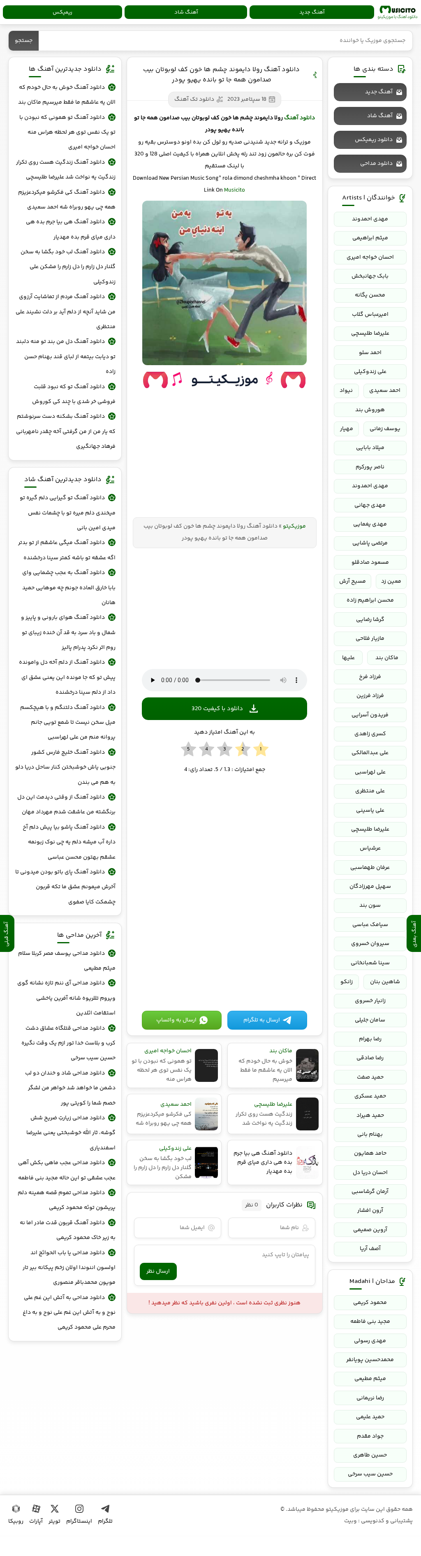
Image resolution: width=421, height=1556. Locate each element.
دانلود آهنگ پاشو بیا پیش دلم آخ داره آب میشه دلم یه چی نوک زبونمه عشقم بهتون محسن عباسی (69, 842)
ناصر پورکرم (370, 467)
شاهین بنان (385, 981)
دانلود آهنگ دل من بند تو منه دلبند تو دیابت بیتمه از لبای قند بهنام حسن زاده (65, 356)
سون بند (370, 905)
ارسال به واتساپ (176, 1020)
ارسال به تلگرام (261, 1020)
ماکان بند (386, 657)
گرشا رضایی (370, 619)
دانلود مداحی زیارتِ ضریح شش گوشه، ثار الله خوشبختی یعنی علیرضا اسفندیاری (70, 1133)
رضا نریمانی (370, 1398)
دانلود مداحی (376, 163)
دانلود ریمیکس (374, 139)
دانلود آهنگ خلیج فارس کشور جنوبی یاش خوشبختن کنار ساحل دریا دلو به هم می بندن (65, 767)
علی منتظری (370, 791)
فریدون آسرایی (370, 715)
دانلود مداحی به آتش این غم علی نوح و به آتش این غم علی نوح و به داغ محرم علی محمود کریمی (69, 1312)
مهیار (346, 428)
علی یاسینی (370, 810)
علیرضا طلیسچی (370, 333)
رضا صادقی (370, 1058)
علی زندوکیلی (370, 371)
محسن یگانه (370, 295)
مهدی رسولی (370, 1340)
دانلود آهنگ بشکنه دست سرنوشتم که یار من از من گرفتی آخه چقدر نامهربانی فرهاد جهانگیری (65, 431)
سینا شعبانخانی (370, 963)
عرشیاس (370, 848)
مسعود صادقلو (370, 562)
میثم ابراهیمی (370, 238)
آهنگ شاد (186, 12)
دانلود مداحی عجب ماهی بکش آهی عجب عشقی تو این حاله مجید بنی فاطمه (66, 1170)
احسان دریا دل (370, 1172)
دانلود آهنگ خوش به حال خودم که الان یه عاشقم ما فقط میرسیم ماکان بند (66, 95)
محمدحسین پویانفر (370, 1359)
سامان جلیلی (370, 1020)
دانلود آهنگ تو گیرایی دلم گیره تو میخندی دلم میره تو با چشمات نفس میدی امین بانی (67, 513)
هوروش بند (370, 409)
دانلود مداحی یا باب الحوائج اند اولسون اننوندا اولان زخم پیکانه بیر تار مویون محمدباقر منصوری (69, 1267)
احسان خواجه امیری (370, 257)
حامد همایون (370, 1153)
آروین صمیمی (370, 1229)
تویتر (54, 1521)
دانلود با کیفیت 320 (217, 708)
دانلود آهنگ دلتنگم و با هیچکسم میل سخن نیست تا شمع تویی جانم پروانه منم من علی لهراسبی (67, 722)
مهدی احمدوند (370, 219)
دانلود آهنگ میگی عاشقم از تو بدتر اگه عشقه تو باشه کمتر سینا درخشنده (66, 550)
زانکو (346, 981)
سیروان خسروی (370, 943)
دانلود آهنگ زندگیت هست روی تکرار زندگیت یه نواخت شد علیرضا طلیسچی (65, 170)
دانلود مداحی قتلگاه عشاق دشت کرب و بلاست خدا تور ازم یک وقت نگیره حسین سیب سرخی (68, 1043)
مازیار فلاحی (370, 638)
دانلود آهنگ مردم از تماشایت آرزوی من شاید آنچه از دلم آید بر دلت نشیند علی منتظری (65, 311)
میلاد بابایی (370, 447)
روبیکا (15, 1521)
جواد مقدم (370, 1436)
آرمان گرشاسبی (370, 1191)
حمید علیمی (370, 1417)
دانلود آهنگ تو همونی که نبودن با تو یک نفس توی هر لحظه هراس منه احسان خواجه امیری (67, 132)
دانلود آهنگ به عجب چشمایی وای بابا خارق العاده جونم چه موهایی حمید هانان (68, 587)
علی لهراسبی (370, 772)
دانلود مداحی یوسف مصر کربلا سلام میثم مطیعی (66, 961)
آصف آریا (370, 1248)
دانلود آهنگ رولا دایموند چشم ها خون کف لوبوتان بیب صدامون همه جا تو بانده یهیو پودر (221, 75)
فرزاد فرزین (370, 695)
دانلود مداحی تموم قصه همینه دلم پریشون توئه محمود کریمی (66, 1200)
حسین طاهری (370, 1455)
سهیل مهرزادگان (370, 886)
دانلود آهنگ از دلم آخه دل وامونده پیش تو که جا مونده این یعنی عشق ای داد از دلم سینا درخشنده (67, 677)
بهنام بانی (370, 1134)
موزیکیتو (397, 12)
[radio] (260, 749)
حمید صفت (370, 1077)
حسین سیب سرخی (370, 1474)
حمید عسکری (370, 1096)
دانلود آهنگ (299, 118)
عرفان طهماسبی (370, 867)
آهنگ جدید (311, 12)
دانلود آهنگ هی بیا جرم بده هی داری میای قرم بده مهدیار (70, 229)
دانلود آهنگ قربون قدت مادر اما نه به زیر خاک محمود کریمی (67, 1230)
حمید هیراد (370, 1115)
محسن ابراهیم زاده (370, 600)
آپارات (36, 1521)
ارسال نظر (158, 1271)
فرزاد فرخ (370, 676)
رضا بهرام (370, 1039)
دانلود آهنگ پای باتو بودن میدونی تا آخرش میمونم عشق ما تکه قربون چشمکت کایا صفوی (65, 887)
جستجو (23, 40)
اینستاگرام (79, 1521)
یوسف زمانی (385, 428)
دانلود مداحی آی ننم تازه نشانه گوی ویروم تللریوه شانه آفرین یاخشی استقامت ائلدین (66, 998)
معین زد (391, 581)
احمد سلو (370, 352)
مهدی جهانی (370, 505)
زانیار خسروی (370, 1000)
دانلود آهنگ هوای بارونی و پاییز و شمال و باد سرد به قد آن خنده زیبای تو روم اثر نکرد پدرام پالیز (68, 632)
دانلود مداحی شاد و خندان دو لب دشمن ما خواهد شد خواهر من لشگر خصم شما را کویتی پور (70, 1088)
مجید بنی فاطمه (370, 1321)
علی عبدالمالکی (370, 752)
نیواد (346, 390)
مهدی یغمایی (370, 524)
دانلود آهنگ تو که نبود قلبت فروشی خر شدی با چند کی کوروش (73, 394)
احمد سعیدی (384, 390)
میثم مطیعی (370, 1378)
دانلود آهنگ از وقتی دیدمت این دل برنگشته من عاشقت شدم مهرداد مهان (66, 805)
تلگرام (105, 1521)
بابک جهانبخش (370, 276)
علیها (348, 657)
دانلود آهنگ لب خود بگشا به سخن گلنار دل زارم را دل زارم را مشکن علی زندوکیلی (68, 267)
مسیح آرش (352, 581)
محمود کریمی (370, 1302)
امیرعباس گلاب (370, 314)
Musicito (234, 190)
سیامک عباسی (370, 924)
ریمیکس (62, 12)
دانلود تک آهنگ (194, 99)
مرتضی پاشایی (370, 543)
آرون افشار (370, 1210)
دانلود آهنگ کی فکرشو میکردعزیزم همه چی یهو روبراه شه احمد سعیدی (66, 200)
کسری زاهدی (370, 734)
